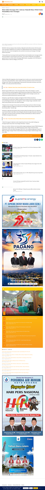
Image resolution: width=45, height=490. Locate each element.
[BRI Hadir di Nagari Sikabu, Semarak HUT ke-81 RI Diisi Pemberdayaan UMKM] (7, 148)
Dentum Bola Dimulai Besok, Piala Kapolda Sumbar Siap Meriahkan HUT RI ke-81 (16, 351)
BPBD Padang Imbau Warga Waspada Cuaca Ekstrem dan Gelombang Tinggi (19, 322)
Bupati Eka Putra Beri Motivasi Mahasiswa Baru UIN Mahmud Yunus (13, 360)
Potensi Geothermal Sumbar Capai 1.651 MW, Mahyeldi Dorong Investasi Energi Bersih (28, 172)
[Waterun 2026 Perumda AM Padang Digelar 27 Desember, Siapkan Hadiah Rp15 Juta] (7, 156)
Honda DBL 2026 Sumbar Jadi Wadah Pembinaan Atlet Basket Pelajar (17, 331)
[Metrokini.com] (7, 1)
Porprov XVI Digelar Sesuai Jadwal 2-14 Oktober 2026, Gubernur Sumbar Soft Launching (17, 354)
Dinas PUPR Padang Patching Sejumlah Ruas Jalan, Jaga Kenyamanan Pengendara (15, 369)
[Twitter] (37, 140)
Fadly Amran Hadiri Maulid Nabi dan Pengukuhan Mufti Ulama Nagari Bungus (15, 372)
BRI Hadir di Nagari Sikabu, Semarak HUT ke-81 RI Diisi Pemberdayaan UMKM (27, 147)
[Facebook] (35, 140)
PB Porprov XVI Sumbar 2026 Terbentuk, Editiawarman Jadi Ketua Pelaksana (15, 363)
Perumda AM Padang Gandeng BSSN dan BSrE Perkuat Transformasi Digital (26, 181)
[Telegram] (40, 140)
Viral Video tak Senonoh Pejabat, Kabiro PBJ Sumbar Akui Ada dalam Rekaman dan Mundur (21, 318)
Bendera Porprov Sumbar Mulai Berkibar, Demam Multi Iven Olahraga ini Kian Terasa (17, 357)
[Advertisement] (22, 69)
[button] (39, 1)
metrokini (3, 13)
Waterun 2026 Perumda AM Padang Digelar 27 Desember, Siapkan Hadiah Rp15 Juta (27, 155)
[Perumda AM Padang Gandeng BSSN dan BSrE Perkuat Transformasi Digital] (7, 181)
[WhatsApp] (42, 140)
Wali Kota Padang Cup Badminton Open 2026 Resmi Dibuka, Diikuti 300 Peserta (15, 366)
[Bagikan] (42, 14)
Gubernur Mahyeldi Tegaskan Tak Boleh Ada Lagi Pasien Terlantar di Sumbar (19, 344)
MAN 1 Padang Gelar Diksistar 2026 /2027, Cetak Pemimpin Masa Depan (18, 340)
